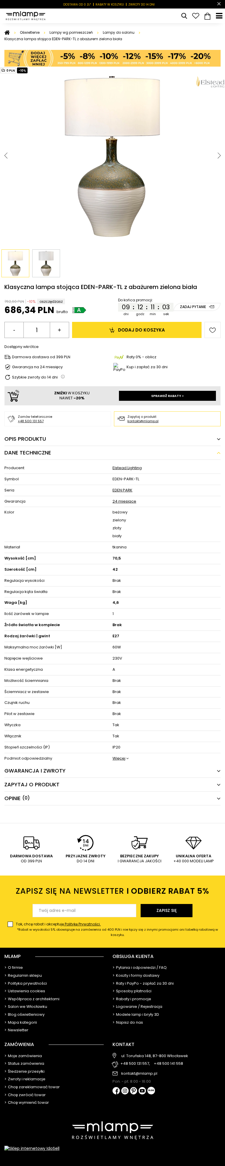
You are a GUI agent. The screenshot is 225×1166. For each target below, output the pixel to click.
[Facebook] (116, 1091)
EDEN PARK (122, 490)
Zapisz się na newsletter (112, 891)
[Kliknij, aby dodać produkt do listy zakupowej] (212, 330)
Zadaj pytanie (193, 306)
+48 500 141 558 (168, 1063)
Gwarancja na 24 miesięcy (37, 367)
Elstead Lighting (127, 468)
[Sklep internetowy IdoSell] (112, 1148)
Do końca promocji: (135, 300)
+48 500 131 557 (31, 421)
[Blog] (151, 1091)
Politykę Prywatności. (82, 924)
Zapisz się (166, 910)
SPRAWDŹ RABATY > (167, 395)
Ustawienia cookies (26, 991)
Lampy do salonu (118, 32)
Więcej (118, 758)
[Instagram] (125, 1091)
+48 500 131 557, (135, 1063)
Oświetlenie (30, 32)
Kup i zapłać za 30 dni (147, 367)
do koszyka (141, 330)
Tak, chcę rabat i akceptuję (117, 929)
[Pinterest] (133, 1091)
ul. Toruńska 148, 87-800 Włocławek (154, 1056)
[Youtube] (142, 1091)
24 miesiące (124, 501)
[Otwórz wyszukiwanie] (184, 16)
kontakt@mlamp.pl (142, 421)
